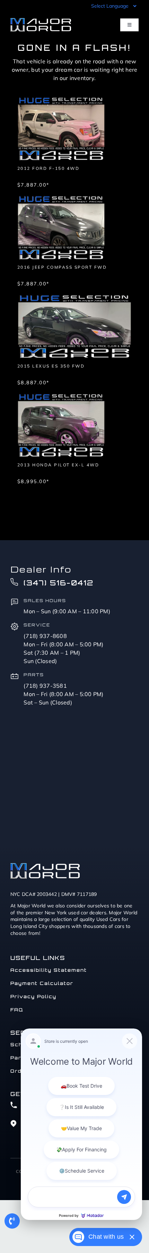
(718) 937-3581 (45, 685)
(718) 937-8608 (45, 635)
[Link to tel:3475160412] (12, 1221)
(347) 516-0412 (59, 582)
